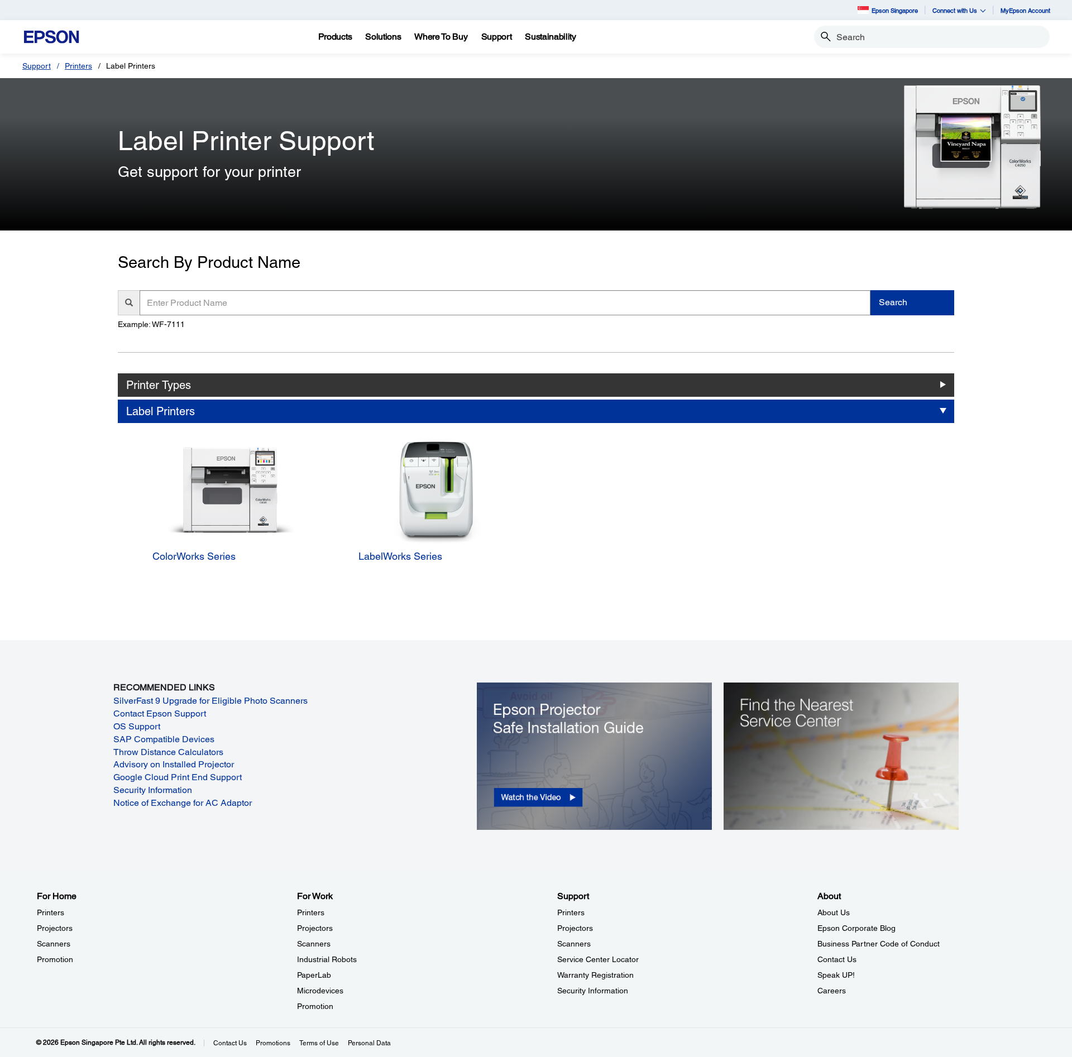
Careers (831, 990)
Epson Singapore (895, 10)
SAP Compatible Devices (163, 739)
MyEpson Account (1025, 10)
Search (893, 302)
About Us (833, 912)
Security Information (152, 790)
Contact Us (836, 959)
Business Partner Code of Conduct (878, 943)
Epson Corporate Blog (856, 928)
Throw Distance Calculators (168, 752)
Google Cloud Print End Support (177, 777)
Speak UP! (836, 974)
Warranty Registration (595, 974)
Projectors (55, 928)
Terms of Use (319, 1043)
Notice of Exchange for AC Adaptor (182, 802)
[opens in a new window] (594, 755)
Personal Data (369, 1043)
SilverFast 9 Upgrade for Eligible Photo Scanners (210, 700)
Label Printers (160, 411)
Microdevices (320, 990)
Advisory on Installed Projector (173, 764)
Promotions (273, 1043)
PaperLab (314, 974)
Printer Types (158, 385)
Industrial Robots (327, 959)
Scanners (53, 943)
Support (36, 65)
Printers (78, 65)
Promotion (55, 959)
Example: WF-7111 (151, 324)
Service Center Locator (598, 959)
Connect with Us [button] (954, 10)
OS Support (136, 726)
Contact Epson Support (159, 713)
